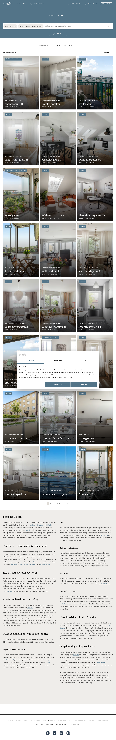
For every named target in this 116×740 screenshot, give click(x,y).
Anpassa (56, 384)
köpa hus (104, 535)
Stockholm (32, 525)
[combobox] (75, 26)
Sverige (52, 15)
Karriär (10, 721)
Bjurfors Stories (74, 725)
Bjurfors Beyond (102, 721)
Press (25, 721)
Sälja (25, 4)
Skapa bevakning (76, 4)
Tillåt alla (84, 384)
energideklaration (30, 564)
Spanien (61, 15)
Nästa (66, 503)
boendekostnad (8, 591)
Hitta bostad (39, 4)
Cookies (91, 721)
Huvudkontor (35, 721)
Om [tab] (85, 360)
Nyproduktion (61, 725)
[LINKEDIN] (54, 733)
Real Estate (39, 725)
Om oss (18, 721)
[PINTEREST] (68, 733)
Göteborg (40, 525)
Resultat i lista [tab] (45, 46)
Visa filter (59, 34)
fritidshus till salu (104, 583)
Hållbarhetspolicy (79, 721)
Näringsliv (49, 725)
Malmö (48, 525)
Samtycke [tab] (31, 360)
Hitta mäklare (92, 4)
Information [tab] (58, 360)
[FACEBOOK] (48, 733)
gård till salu (64, 604)
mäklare (76, 655)
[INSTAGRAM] (61, 733)
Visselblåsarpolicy (49, 721)
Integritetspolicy (64, 721)
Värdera (106, 4)
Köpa (18, 4)
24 (61, 503)
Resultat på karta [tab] (65, 46)
